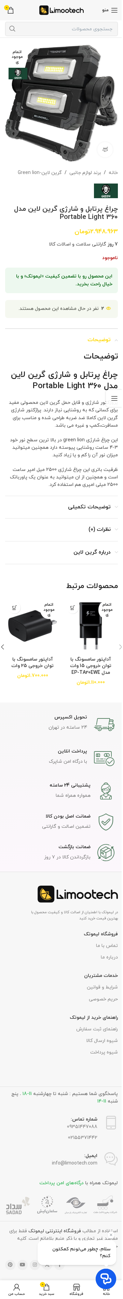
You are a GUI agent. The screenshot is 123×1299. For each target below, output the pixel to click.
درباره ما (106, 956)
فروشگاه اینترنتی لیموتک (52, 1229)
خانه (108, 167)
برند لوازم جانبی (80, 167)
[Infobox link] (59, 723)
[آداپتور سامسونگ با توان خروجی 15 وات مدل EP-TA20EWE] (87, 619)
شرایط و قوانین (99, 986)
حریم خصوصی (100, 998)
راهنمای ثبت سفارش (94, 1028)
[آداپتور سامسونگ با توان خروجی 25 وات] (31, 619)
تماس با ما (104, 944)
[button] (115, 644)
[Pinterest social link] (8, 1264)
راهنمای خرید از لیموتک (91, 1016)
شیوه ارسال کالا (99, 1039)
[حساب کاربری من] (16, 1289)
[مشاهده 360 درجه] (100, 144)
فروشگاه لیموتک (98, 933)
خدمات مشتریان (98, 974)
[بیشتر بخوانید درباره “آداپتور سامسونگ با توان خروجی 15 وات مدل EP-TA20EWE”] (70, 602)
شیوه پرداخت (101, 1051)
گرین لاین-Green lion (35, 167)
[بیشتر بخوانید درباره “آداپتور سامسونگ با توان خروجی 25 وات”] (14, 602)
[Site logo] (59, 9)
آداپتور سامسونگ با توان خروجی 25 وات (31, 654)
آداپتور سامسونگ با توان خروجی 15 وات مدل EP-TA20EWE (86, 658)
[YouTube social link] (20, 1264)
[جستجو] (12, 29)
